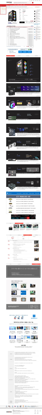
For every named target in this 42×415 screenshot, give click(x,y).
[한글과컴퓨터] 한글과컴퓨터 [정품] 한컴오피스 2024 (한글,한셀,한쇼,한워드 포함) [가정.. (38, 30)
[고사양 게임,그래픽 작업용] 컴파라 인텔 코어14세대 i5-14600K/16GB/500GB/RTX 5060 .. (38, 14)
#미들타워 (38, 23)
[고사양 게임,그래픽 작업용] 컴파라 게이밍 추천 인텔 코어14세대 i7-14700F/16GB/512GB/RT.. (38, 17)
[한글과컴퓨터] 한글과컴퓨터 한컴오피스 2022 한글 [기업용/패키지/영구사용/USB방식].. (38, 32)
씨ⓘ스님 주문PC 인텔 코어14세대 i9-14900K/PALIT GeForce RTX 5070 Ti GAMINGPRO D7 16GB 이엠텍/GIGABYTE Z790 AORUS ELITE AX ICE (16, 230)
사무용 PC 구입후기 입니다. (22, 241)
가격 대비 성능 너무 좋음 (15, 255)
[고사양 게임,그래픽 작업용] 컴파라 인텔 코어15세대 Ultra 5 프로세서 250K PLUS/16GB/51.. (38, 12)
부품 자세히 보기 (38, 82)
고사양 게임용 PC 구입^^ (20, 260)
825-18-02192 (16, 411)
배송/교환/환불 (36, 223)
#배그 (35, 24)
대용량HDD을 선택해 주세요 (12, 35)
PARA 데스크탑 (8, 5)
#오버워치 (37, 24)
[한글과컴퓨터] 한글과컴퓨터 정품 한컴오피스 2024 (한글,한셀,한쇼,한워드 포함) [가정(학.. (38, 39)
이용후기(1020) (27, 223)
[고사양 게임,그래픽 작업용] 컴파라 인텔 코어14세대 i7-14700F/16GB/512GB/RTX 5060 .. (38, 19)
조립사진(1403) (19, 223)
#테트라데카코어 (35, 23)
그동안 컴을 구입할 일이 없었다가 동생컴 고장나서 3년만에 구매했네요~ (19, 246)
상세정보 (10, 223)
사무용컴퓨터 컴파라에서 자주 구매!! (20, 251)
